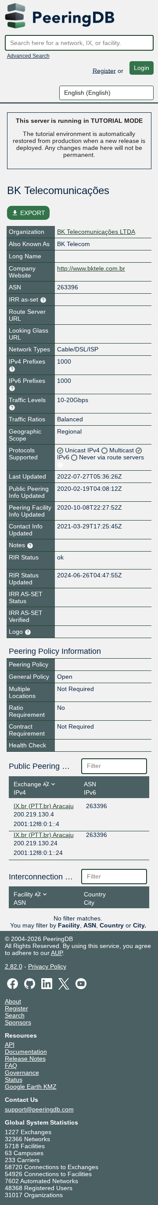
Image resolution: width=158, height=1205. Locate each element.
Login (141, 67)
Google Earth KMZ (31, 1086)
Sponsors (18, 1022)
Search (15, 1015)
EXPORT (28, 212)
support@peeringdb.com (39, 1109)
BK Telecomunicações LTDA (96, 231)
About (13, 1001)
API (9, 1044)
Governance (22, 1072)
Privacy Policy (47, 966)
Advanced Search (28, 56)
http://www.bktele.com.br (91, 268)
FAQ (11, 1065)
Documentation (26, 1051)
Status (13, 1079)
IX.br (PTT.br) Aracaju (44, 805)
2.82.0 (13, 966)
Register (104, 70)
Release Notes (25, 1058)
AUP (56, 952)
